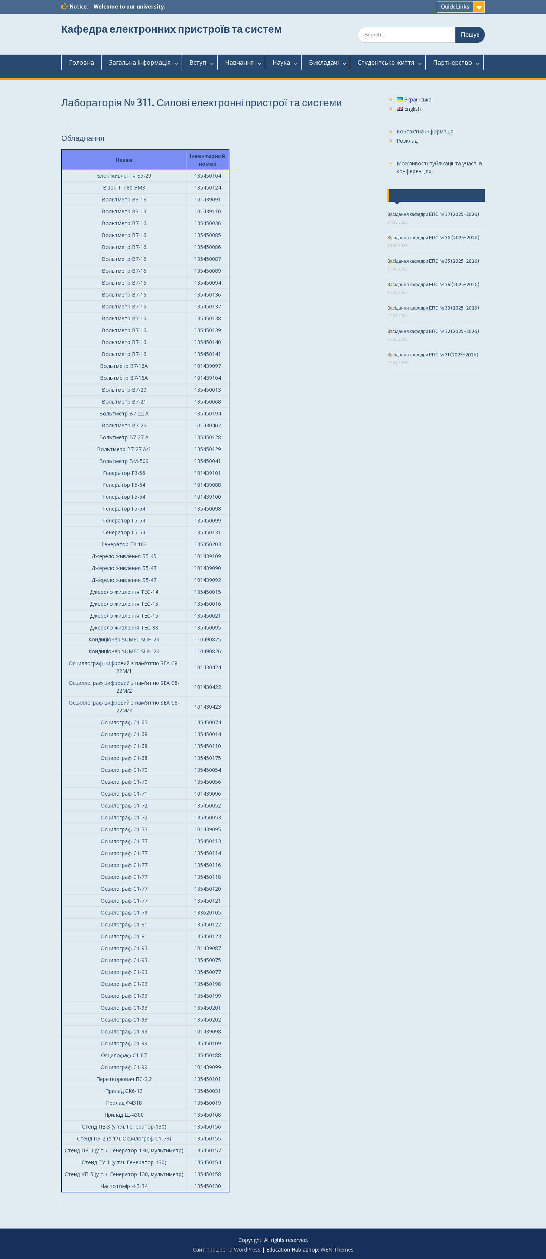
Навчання (239, 62)
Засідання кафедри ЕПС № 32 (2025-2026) (433, 331)
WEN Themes (337, 1249)
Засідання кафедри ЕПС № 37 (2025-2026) (433, 214)
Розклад (407, 140)
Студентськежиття (386, 62)
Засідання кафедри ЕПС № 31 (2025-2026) (432, 354)
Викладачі (324, 62)
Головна (81, 62)
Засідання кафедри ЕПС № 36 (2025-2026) (433, 237)
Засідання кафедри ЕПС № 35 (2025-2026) (433, 261)
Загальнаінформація (139, 62)
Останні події (412, 195)
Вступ (197, 62)
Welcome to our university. (129, 6)
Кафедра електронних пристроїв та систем (171, 29)
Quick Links (455, 6)
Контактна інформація (425, 131)
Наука (281, 62)
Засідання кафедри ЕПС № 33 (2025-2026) (433, 308)
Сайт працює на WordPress (226, 1249)
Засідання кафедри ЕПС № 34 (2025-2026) (433, 284)
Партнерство (452, 62)
